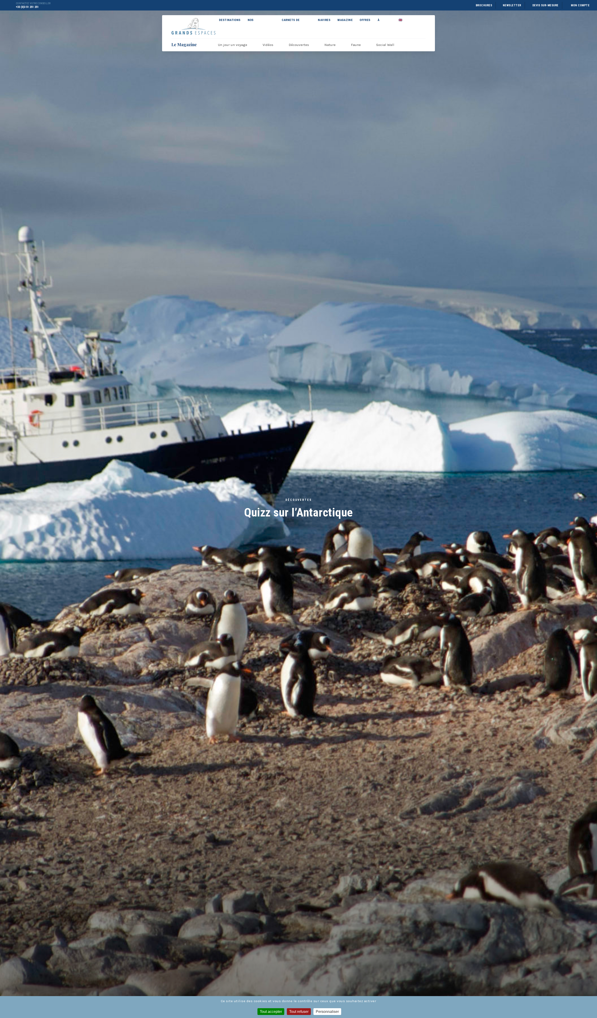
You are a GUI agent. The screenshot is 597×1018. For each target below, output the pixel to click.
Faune (356, 45)
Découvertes (299, 45)
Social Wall (385, 45)
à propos (383, 25)
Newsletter (512, 5)
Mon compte (580, 5)
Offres (365, 20)
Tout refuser (299, 1012)
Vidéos (268, 45)
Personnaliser (327, 1012)
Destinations (230, 20)
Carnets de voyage (291, 25)
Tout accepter (271, 1012)
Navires (324, 20)
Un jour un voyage (232, 45)
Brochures (484, 5)
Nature (330, 45)
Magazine (345, 20)
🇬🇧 (400, 20)
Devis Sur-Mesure (545, 5)
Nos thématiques (258, 25)
